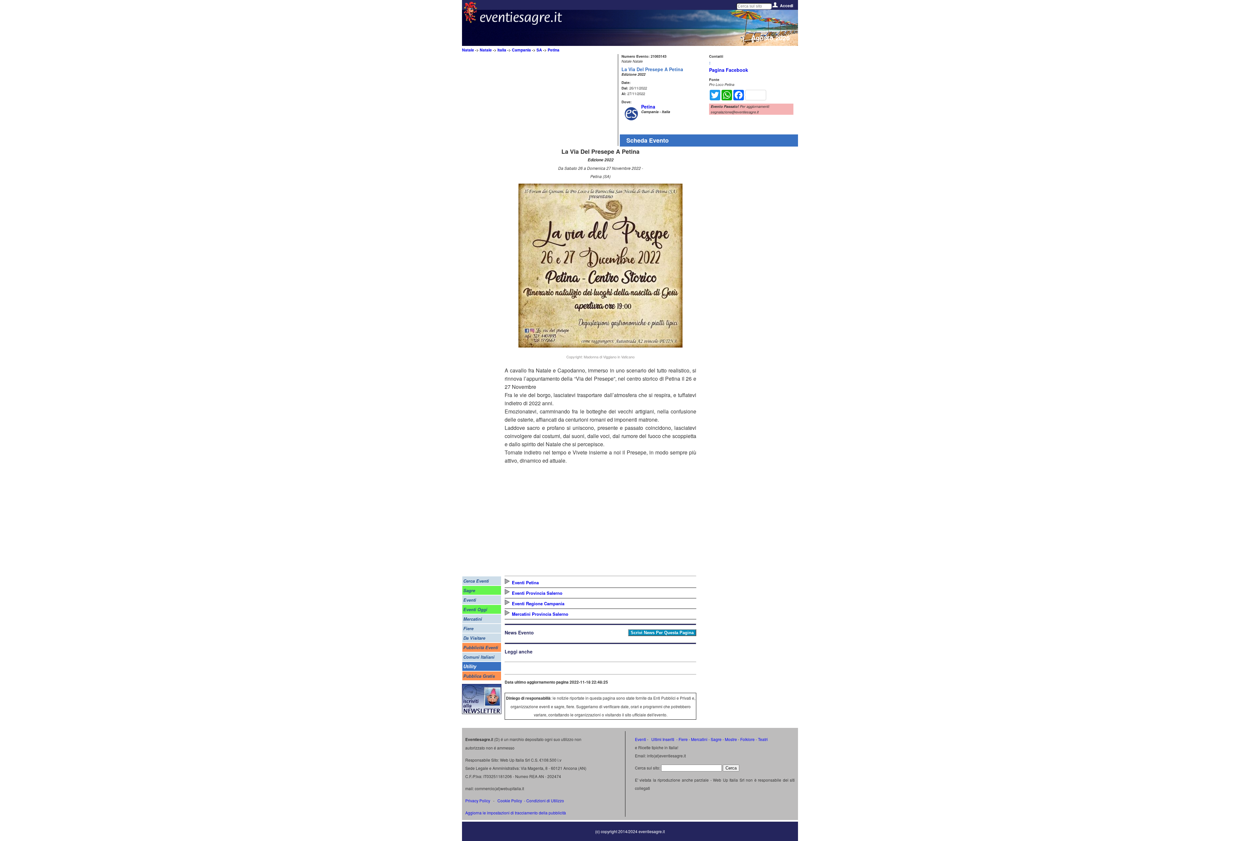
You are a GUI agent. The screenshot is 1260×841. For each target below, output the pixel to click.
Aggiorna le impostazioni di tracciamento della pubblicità (515, 812)
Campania (521, 50)
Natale (468, 50)
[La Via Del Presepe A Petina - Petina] (600, 345)
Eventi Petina (525, 582)
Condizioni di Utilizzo (545, 800)
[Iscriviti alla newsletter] (481, 712)
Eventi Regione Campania (538, 603)
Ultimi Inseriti (662, 739)
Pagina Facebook (728, 70)
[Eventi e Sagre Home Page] (470, 21)
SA (539, 50)
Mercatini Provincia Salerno (540, 614)
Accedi (786, 6)
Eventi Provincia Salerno (537, 593)
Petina (553, 50)
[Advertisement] (560, 100)
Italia (501, 50)
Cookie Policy (509, 800)
